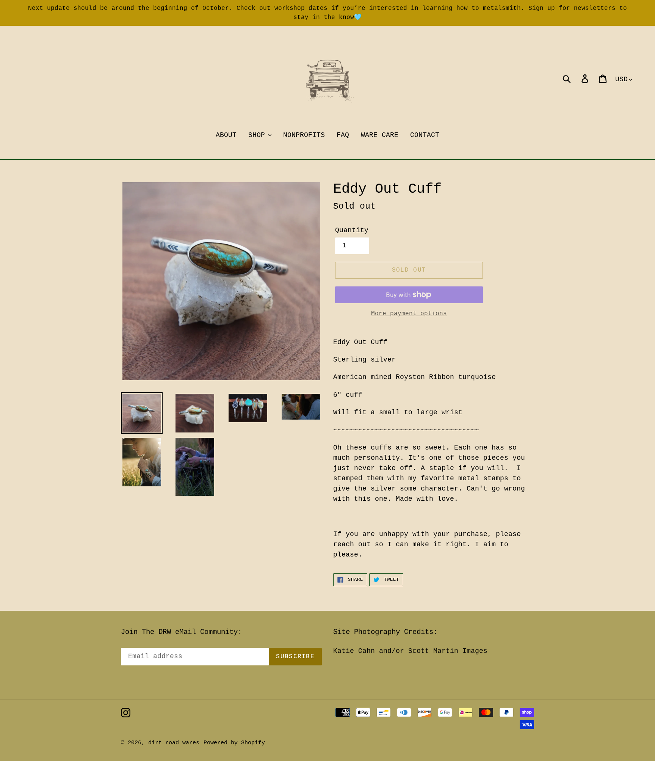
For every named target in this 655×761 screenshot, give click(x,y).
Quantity (351, 230)
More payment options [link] (409, 313)
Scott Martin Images (447, 651)
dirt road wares (173, 743)
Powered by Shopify (234, 743)
